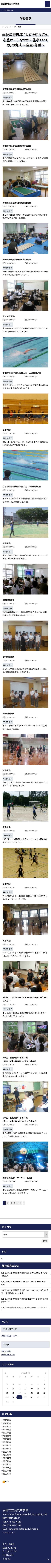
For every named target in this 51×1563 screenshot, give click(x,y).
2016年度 (7, 1451)
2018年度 (7, 1445)
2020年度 (7, 1439)
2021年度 (7, 1436)
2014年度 (7, 1458)
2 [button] (7, 1203)
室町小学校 (6, 1351)
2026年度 (7, 1420)
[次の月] (45, 1373)
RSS (7, 1481)
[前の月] (5, 1373)
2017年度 (7, 1448)
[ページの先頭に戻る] (47, 1559)
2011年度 (7, 1467)
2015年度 (7, 1455)
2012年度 (7, 1464)
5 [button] (17, 1203)
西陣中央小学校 (8, 1354)
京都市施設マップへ (9, 1335)
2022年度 (7, 1432)
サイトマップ (10, 1532)
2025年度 (7, 1423)
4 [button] (14, 1203)
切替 (45, 1241)
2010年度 (7, 1470)
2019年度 (7, 1442)
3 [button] (11, 1203)
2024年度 (7, 1426)
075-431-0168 (14, 1521)
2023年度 (7, 1429)
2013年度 (7, 1461)
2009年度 (7, 1473)
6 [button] (20, 1203)
